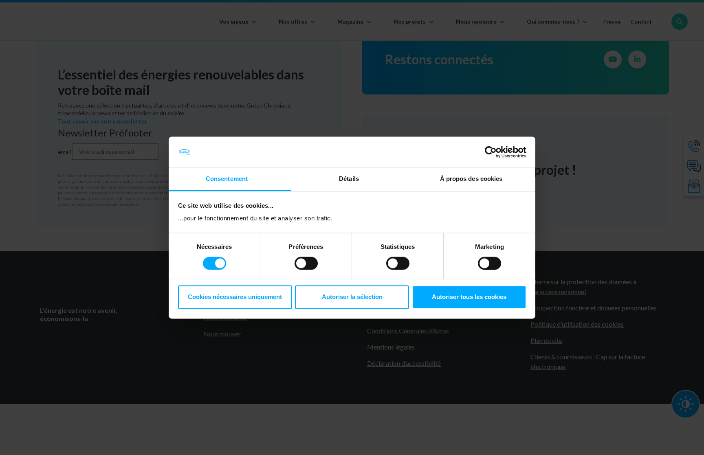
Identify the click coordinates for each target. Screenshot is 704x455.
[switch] (306, 263)
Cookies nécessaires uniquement (235, 297)
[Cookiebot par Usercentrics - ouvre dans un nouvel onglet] (490, 152)
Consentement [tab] (227, 179)
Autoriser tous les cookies (469, 297)
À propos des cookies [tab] (471, 179)
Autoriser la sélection (352, 297)
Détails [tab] (349, 179)
